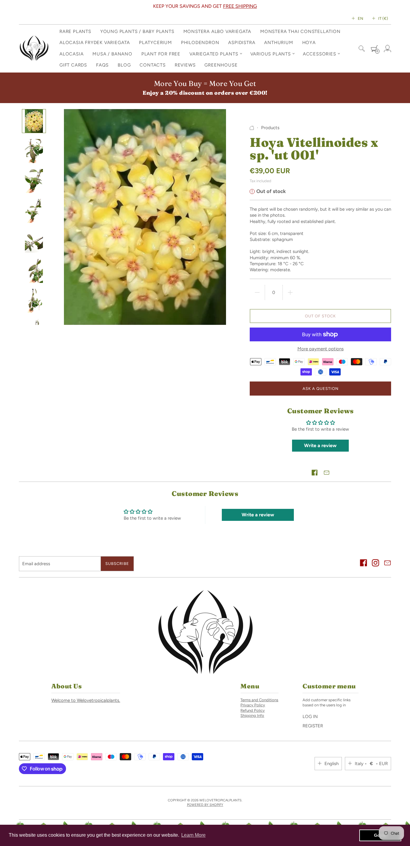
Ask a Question (321, 388)
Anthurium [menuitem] (278, 42)
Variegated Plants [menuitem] (213, 54)
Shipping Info (252, 715)
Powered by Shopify (205, 805)
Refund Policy (252, 710)
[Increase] (290, 292)
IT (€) (383, 18)
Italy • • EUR (371, 763)
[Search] (362, 49)
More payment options (320, 349)
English (331, 763)
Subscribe (117, 563)
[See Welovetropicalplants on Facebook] (363, 563)
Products (270, 128)
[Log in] (387, 48)
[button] (315, 473)
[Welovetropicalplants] (34, 48)
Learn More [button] (193, 835)
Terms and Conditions (259, 700)
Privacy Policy (252, 705)
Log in (310, 716)
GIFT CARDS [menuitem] (73, 65)
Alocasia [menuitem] (71, 54)
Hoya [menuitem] (309, 42)
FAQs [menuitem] (102, 65)
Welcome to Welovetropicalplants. (85, 700)
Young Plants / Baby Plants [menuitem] (137, 31)
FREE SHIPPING (80, 6)
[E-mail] (387, 563)
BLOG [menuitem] (124, 65)
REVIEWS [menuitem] (185, 65)
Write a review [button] (320, 445)
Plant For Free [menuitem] (160, 54)
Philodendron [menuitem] (200, 42)
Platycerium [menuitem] (155, 42)
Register (313, 726)
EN (360, 18)
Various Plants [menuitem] (270, 54)
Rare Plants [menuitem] (75, 31)
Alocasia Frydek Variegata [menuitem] (94, 42)
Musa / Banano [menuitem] (112, 54)
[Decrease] (257, 292)
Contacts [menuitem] (152, 65)
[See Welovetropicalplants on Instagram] (375, 563)
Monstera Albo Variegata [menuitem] (217, 31)
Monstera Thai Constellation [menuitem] (300, 31)
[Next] (228, 6)
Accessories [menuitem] (319, 54)
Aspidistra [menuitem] (241, 42)
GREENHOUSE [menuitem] (220, 65)
